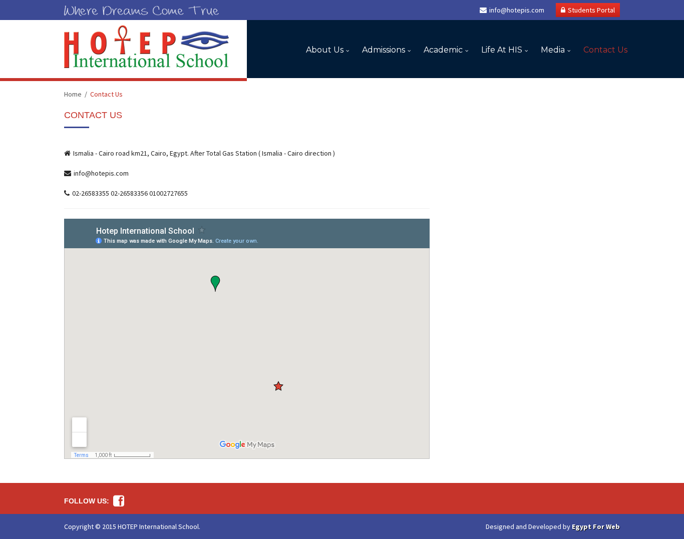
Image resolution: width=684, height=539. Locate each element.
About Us (325, 50)
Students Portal (591, 10)
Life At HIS (501, 50)
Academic (443, 50)
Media (553, 50)
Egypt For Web (596, 526)
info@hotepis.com (516, 10)
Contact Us (605, 50)
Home (73, 94)
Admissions (383, 50)
